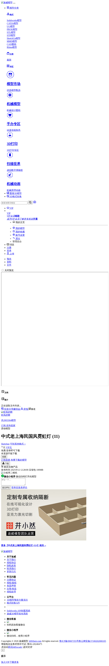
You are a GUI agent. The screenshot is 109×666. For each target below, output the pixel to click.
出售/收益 (11, 588)
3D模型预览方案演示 (17, 600)
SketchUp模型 (13, 38)
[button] (57, 213)
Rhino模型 (12, 47)
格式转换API (13, 603)
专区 (11, 66)
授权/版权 (11, 583)
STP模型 (11, 35)
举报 (26, 409)
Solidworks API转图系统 (18, 610)
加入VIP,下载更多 (10, 662)
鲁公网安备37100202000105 (92, 641)
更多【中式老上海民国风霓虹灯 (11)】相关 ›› (23, 545)
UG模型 (11, 26)
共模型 (8, 420)
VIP (11, 208)
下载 (7, 464)
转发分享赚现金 (12, 409)
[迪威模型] (6, 2)
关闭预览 (9, 270)
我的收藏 (20, 231)
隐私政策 (11, 565)
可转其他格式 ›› (18, 444)
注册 (9, 247)
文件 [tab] (9, 265)
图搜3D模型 (15, 193)
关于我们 (11, 559)
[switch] (3, 270)
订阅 (3, 425)
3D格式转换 (15, 196)
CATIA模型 (12, 23)
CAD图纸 (11, 44)
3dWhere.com (35, 641)
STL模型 (11, 32)
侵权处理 (11, 591)
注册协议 (11, 580)
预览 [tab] (9, 259)
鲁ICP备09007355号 (69, 641)
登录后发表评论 (19, 487)
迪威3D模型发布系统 (17, 613)
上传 (11, 253)
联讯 (10, 647)
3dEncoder (17, 647)
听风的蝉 (5, 415)
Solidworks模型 (14, 20)
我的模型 (20, 228)
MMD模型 (12, 41)
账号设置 (20, 235)
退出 (17, 238)
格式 (11, 14)
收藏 (4, 457)
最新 (9, 60)
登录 (9, 250)
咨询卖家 (10, 425)
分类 (11, 54)
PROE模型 (12, 29)
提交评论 (6, 488)
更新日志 (11, 571)
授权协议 (11, 562)
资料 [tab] (9, 262)
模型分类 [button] (14, 8)
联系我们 (11, 568)
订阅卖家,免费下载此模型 (14, 460)
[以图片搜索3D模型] (34, 203)
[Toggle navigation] (14, 3)
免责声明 (11, 585)
